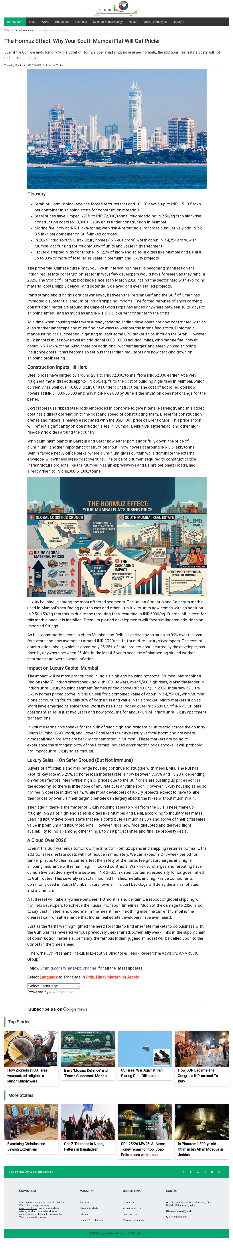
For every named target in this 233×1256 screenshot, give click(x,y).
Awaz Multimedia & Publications (126, 1233)
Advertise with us (132, 1208)
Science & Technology (108, 21)
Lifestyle (178, 21)
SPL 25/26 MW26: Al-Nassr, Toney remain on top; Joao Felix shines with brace (143, 1149)
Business (80, 21)
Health (133, 21)
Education (62, 21)
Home (40, 30)
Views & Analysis (155, 21)
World (45, 21)
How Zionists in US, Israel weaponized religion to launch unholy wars (27, 1075)
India (32, 21)
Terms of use (130, 1214)
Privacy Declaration (133, 1220)
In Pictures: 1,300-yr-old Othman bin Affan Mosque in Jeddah (200, 1149)
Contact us (129, 1202)
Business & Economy (57, 30)
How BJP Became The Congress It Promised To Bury (198, 1075)
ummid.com (15, 21)
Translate (64, 992)
